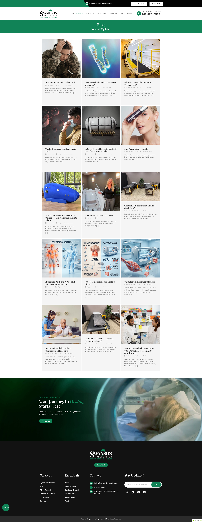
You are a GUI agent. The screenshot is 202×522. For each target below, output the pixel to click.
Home (72, 13)
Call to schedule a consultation (152, 11)
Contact (130, 13)
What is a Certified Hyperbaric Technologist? (137, 83)
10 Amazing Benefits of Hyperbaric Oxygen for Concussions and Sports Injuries (61, 218)
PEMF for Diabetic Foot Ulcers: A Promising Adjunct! (99, 339)
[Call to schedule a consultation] (139, 13)
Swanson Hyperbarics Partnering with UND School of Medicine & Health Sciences (139, 351)
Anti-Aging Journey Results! (136, 149)
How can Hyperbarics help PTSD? (60, 82)
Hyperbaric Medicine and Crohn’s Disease (100, 283)
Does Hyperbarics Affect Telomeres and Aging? (100, 83)
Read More (6, 507)
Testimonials (101, 13)
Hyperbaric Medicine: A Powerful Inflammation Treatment (60, 283)
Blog (59, 85)
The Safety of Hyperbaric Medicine (139, 282)
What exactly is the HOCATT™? (99, 215)
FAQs (123, 13)
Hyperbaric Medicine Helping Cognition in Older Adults (58, 349)
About (78, 13)
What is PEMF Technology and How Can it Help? (139, 206)
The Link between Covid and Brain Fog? (60, 150)
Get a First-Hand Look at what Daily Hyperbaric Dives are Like (101, 150)
